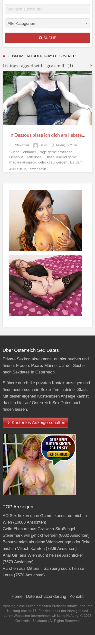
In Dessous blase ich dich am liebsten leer (51, 135)
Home (17, 596)
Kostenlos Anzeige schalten (38, 422)
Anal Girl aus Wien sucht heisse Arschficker (43, 555)
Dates (44, 145)
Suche (49, 38)
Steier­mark (22, 145)
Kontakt (77, 596)
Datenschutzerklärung (46, 596)
